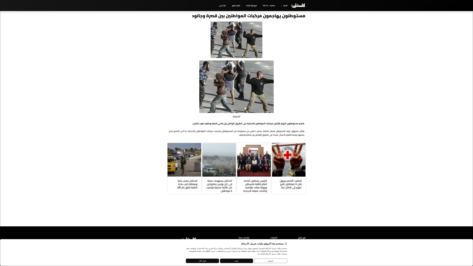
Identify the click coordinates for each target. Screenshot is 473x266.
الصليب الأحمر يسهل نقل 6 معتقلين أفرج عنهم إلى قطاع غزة (291, 184)
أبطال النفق (236, 5)
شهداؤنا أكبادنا (251, 5)
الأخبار (285, 5)
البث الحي (222, 5)
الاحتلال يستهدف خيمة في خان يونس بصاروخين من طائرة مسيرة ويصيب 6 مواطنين (219, 185)
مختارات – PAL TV (269, 5)
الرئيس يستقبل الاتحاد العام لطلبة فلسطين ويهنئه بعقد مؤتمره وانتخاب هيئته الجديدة (255, 185)
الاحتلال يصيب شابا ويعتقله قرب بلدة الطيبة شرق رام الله (187, 184)
